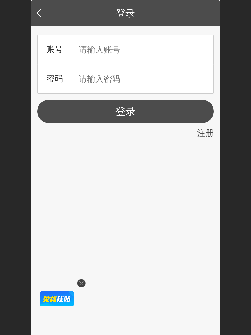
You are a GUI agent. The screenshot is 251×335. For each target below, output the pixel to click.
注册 (205, 133)
